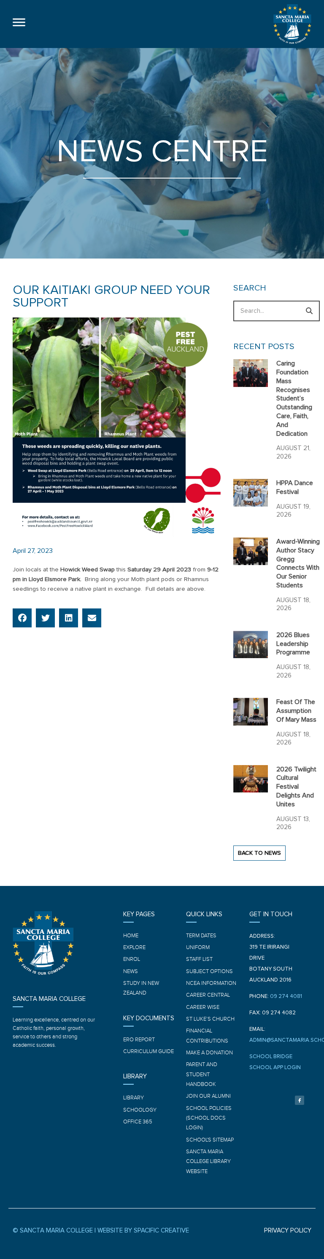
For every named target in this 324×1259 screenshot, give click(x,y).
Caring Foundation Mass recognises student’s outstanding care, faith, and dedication (294, 398)
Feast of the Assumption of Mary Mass (296, 711)
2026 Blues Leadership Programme (293, 644)
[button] (22, 617)
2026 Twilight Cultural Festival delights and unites (296, 787)
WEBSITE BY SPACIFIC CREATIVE (143, 1230)
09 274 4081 (286, 996)
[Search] (309, 310)
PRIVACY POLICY (287, 1230)
